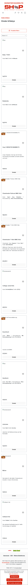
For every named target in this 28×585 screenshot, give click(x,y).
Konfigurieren (14, 576)
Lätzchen (5, 424)
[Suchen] (15, 12)
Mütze (4, 470)
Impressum (6, 555)
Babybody (6, 101)
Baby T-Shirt (6, 54)
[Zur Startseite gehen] (14, 6)
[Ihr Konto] (21, 12)
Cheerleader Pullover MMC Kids (12, 193)
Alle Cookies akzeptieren (14, 583)
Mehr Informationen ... (14, 574)
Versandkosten (6, 562)
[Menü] (3, 12)
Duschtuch (6, 332)
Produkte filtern (15, 30)
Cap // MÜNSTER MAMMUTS (11, 147)
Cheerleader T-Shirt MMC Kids (12, 239)
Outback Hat (6, 516)
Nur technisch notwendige (14, 580)
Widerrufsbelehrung (19, 555)
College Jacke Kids (8, 285)
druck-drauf (18, 568)
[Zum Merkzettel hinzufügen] (23, 50)
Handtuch (5, 378)
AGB (11, 555)
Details (14, 80)
